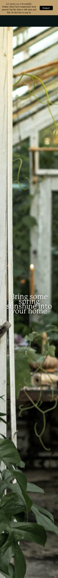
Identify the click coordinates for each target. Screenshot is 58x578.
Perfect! (46, 8)
